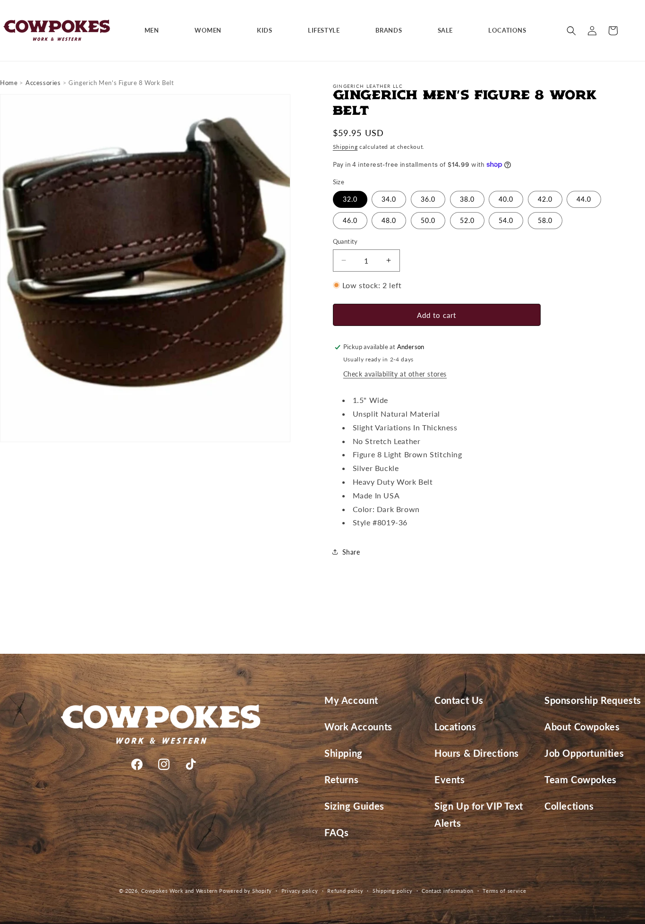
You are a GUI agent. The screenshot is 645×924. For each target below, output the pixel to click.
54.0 (506, 220)
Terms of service (504, 890)
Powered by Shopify (245, 891)
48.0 (389, 220)
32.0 (350, 199)
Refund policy (345, 890)
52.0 (467, 220)
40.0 (506, 199)
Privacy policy (299, 890)
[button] (155, 30)
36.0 (428, 199)
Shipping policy (393, 890)
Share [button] (351, 552)
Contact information (447, 890)
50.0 (428, 220)
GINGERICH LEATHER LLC (368, 86)
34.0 (389, 199)
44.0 (584, 199)
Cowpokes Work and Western (179, 891)
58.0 (545, 220)
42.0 (545, 199)
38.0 (467, 199)
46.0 (350, 220)
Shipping (345, 146)
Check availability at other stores (395, 374)
